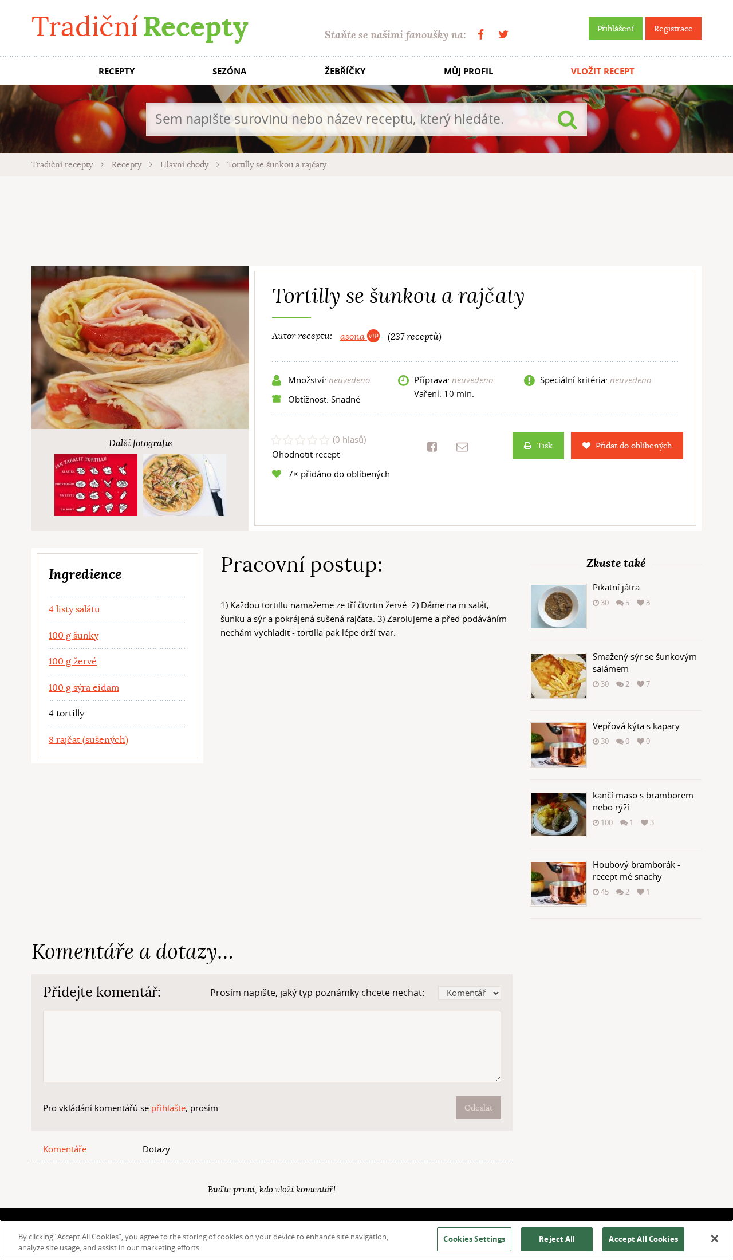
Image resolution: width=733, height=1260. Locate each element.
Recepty (128, 164)
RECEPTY (116, 71)
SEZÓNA (229, 71)
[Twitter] (503, 34)
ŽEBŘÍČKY (345, 71)
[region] (366, 1240)
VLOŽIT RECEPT (603, 71)
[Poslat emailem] (462, 446)
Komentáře (64, 1149)
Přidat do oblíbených (634, 445)
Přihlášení (615, 28)
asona (353, 336)
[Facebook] (481, 34)
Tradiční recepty (63, 164)
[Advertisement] (366, 219)
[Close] (714, 1238)
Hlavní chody (185, 164)
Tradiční (139, 27)
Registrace (673, 28)
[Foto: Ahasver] (184, 485)
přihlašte (168, 1107)
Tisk (545, 445)
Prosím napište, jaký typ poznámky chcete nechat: (317, 992)
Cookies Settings (474, 1239)
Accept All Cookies (643, 1239)
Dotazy (156, 1149)
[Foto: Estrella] (95, 485)
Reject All (557, 1239)
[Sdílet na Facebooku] (432, 446)
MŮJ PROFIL (468, 71)
